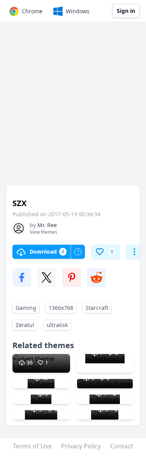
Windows (78, 11)
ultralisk (57, 325)
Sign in (126, 10)
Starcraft (97, 307)
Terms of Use (32, 446)
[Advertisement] (73, 107)
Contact (121, 446)
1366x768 (61, 307)
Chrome (32, 11)
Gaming (26, 307)
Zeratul (25, 325)
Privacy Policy (81, 446)
